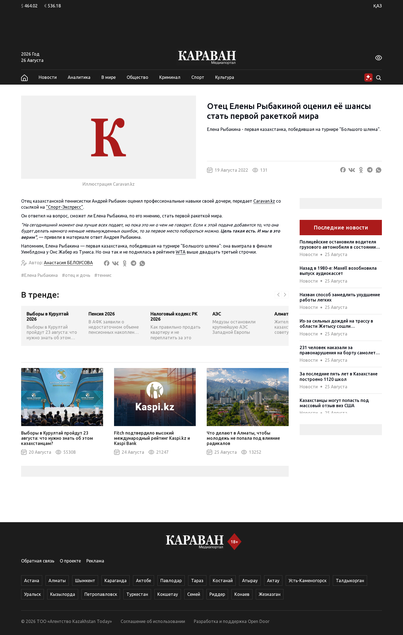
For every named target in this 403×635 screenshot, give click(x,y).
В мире (108, 77)
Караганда (115, 580)
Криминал (169, 77)
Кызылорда (62, 594)
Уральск (32, 594)
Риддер (217, 594)
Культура (224, 77)
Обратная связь (37, 560)
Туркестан (137, 594)
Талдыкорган (350, 580)
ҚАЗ (377, 5)
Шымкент (85, 580)
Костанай (223, 580)
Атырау (250, 580)
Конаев (241, 594)
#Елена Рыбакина (39, 275)
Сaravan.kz (264, 201)
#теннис (103, 275)
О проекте (70, 560)
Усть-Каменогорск (308, 580)
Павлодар (171, 580)
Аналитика (79, 77)
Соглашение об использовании (153, 621)
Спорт (197, 77)
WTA (181, 251)
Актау (273, 580)
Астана (31, 580)
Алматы (57, 580)
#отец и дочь (76, 275)
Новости (48, 77)
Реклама (95, 560)
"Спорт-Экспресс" (64, 207)
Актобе (143, 580)
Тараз (197, 580)
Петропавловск (100, 594)
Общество (137, 77)
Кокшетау (167, 594)
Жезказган (269, 594)
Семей (193, 594)
